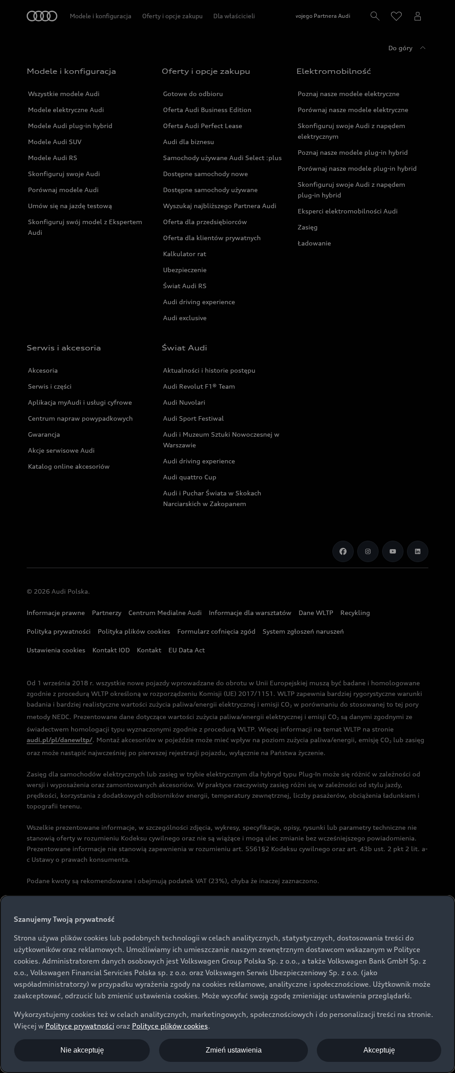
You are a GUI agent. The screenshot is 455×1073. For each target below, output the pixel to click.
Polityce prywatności (79, 1025)
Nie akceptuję (82, 1050)
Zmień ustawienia (234, 1050)
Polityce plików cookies (170, 1025)
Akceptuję (379, 1050)
